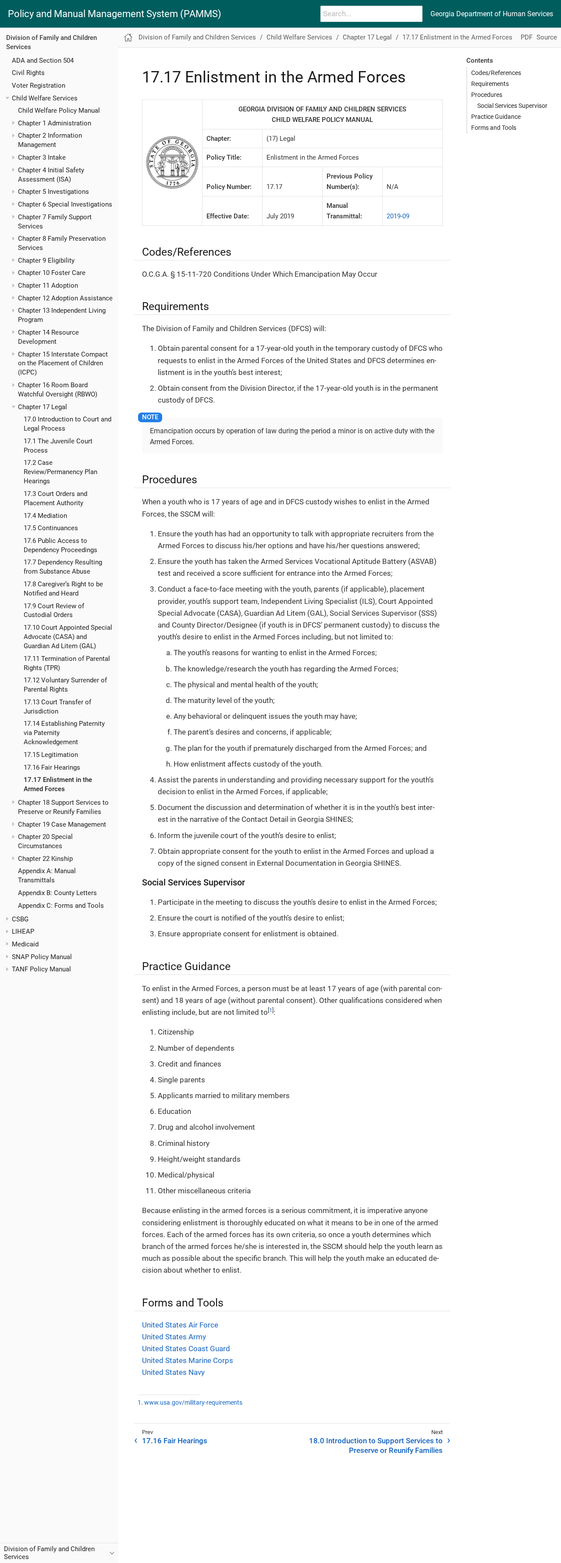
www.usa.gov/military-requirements (193, 1402)
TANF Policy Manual (41, 969)
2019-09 (398, 216)
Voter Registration (38, 85)
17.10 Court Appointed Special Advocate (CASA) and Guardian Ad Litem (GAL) (68, 637)
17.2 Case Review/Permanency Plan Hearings (60, 472)
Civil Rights (28, 73)
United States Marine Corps (187, 1360)
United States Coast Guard (186, 1348)
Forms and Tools (493, 127)
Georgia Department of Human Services (491, 14)
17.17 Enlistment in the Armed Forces (457, 37)
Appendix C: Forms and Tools (61, 906)
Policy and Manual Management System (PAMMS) (114, 14)
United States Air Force (180, 1324)
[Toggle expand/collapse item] (7, 98)
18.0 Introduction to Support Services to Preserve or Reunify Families (376, 1445)
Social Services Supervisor (512, 105)
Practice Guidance (496, 116)
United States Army (174, 1336)
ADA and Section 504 (43, 60)
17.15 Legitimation (51, 755)
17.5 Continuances (51, 528)
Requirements (490, 83)
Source (546, 37)
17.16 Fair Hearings (52, 767)
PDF (527, 37)
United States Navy (173, 1372)
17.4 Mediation (45, 515)
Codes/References (496, 72)
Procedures (486, 94)
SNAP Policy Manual (42, 956)
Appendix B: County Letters (57, 893)
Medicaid (25, 944)
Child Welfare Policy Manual (59, 110)
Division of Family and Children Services (197, 37)
